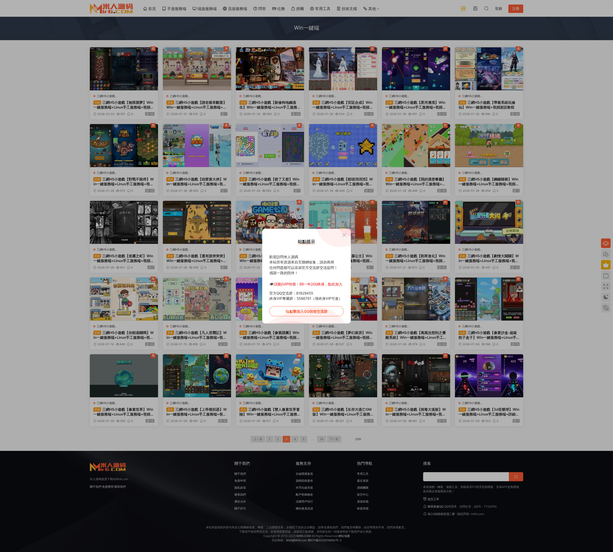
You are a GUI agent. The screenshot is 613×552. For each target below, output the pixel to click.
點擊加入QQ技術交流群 (308, 311)
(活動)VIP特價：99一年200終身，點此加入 (307, 284)
